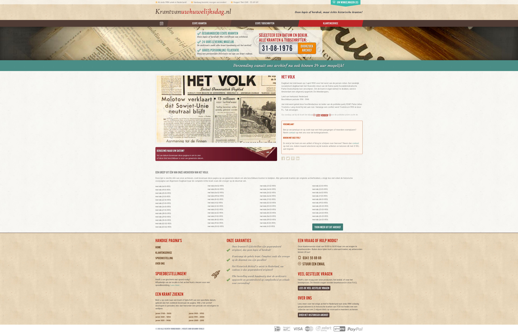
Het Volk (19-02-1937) (215, 223)
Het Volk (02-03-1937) (268, 203)
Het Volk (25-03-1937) (320, 216)
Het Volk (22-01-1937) (163, 200)
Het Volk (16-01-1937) (162, 186)
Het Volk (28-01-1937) (163, 213)
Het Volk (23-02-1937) (268, 186)
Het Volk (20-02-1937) (216, 226)
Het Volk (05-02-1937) (216, 189)
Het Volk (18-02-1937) (215, 220)
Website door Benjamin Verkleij (193, 329)
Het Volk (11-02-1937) (215, 203)
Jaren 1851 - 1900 (163, 320)
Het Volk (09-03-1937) (268, 220)
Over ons (160, 263)
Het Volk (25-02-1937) (268, 193)
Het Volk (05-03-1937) (268, 213)
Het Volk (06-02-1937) (216, 193)
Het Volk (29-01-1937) (163, 217)
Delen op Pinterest (293, 158)
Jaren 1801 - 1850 (163, 317)
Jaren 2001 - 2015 (196, 320)
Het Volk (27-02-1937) (268, 199)
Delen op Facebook (283, 158)
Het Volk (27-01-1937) (163, 210)
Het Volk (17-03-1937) (320, 196)
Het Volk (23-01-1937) (163, 203)
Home (158, 247)
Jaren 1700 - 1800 (163, 313)
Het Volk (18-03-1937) (320, 199)
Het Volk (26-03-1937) (320, 220)
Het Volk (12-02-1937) (215, 206)
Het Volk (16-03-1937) (320, 193)
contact (292, 132)
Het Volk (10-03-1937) (267, 223)
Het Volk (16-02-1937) (215, 213)
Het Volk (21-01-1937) (162, 197)
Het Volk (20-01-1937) (163, 193)
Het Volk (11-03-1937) (267, 226)
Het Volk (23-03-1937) (320, 209)
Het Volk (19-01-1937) (162, 190)
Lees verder (322, 115)
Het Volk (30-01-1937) (163, 220)
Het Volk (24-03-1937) (320, 213)
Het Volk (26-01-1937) (163, 207)
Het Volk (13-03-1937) (320, 189)
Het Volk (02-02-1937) (163, 224)
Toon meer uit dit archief (327, 227)
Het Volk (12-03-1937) (320, 186)
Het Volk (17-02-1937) (215, 216)
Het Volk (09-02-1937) (216, 196)
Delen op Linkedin (297, 158)
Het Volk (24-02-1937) (268, 189)
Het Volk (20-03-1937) (320, 206)
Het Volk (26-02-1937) (268, 196)
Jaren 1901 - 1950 (196, 313)
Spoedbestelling (164, 258)
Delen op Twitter (288, 158)
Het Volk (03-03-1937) (268, 206)
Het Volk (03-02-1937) (163, 227)
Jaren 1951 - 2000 (196, 317)
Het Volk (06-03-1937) (268, 216)
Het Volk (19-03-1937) (320, 203)
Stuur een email (313, 264)
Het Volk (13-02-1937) (215, 209)
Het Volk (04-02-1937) (216, 186)
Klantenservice (163, 253)
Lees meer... (176, 285)
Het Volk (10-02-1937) (215, 199)
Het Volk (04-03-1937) (268, 209)
